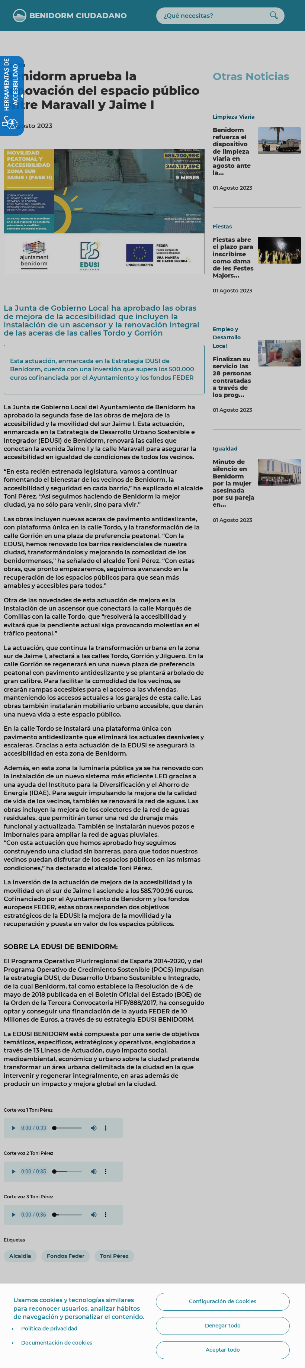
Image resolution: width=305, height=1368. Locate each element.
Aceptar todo (223, 1350)
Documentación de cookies (56, 1343)
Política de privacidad (49, 1329)
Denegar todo (223, 1326)
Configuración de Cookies (222, 1301)
